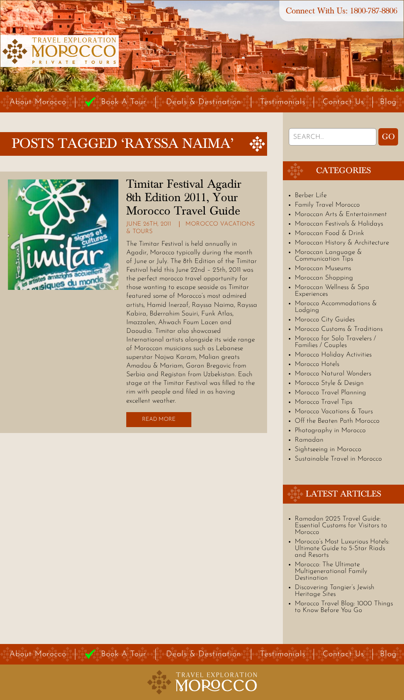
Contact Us (343, 102)
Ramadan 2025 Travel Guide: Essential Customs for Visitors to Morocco (341, 525)
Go (388, 137)
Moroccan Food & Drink (329, 233)
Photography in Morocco (330, 430)
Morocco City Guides (325, 319)
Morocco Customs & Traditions (339, 329)
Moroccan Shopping (324, 277)
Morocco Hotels (317, 364)
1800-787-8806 (373, 11)
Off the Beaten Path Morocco (337, 421)
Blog (388, 102)
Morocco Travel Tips (323, 402)
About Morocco (37, 102)
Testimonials (282, 102)
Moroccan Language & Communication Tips (328, 255)
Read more (159, 419)
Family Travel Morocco (327, 205)
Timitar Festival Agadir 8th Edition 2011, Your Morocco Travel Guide (183, 197)
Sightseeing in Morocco (328, 449)
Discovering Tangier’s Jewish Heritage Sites (334, 590)
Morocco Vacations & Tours (334, 411)
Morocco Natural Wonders (333, 373)
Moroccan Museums (323, 268)
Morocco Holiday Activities (333, 354)
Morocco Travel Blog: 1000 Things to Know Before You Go (344, 607)
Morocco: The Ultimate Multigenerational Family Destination (331, 571)
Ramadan (309, 440)
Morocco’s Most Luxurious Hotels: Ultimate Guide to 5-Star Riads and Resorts (342, 548)
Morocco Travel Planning (330, 392)
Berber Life (311, 195)
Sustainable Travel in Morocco (338, 458)
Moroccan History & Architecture (342, 242)
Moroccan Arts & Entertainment (341, 214)
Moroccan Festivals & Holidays (339, 223)
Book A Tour (123, 102)
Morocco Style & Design (329, 383)
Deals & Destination (203, 102)
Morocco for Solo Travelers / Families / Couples (335, 342)
